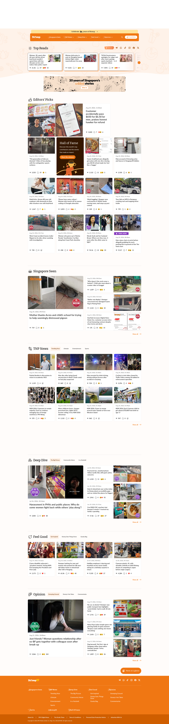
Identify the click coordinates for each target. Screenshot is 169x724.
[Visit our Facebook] (134, 48)
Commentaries (115, 701)
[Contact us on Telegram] (117, 48)
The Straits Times (59, 717)
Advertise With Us (116, 717)
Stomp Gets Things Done (96, 697)
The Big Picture (75, 693)
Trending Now (55, 693)
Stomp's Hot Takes (116, 697)
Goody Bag (94, 701)
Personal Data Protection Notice (96, 717)
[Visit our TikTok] (125, 48)
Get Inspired (94, 693)
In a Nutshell (74, 701)
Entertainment (55, 701)
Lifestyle (53, 697)
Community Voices (76, 697)
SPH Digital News (44, 717)
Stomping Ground (116, 693)
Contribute (132, 37)
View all (135, 334)
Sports (52, 705)
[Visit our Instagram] (129, 48)
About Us (30, 717)
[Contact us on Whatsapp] (121, 48)
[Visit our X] (138, 48)
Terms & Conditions (75, 717)
